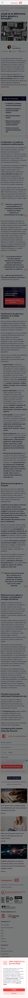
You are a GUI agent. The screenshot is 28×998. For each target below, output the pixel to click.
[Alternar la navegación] (2, 2)
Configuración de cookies (12, 978)
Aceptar (14, 989)
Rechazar (14, 993)
